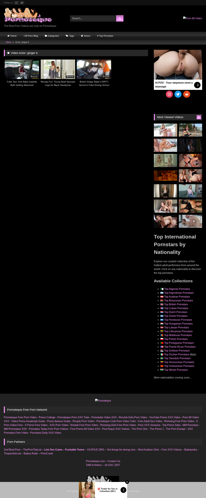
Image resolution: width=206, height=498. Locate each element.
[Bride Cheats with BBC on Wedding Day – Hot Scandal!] (165, 160)
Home (13, 36)
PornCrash (47, 453)
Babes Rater (31, 453)
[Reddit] (186, 94)
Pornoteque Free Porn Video (20, 417)
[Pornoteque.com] (28, 16)
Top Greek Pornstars (175, 316)
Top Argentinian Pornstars (179, 292)
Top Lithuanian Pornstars (178, 331)
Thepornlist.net (12, 453)
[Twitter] (178, 94)
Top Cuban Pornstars (176, 308)
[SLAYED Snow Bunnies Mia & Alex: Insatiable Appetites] (165, 130)
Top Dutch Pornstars (175, 312)
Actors (87, 36)
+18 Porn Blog (30, 36)
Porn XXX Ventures (149, 425)
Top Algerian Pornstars (177, 289)
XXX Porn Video (59, 425)
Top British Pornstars (176, 304)
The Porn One (139, 429)
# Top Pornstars (105, 36)
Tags (71, 36)
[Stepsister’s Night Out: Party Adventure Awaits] (190, 160)
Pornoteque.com (95, 461)
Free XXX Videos (172, 449)
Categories (53, 36)
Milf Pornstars (190, 425)
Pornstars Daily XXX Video (45, 432)
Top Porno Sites (171, 425)
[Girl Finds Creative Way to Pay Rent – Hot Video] (190, 190)
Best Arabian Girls (148, 449)
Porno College (47, 417)
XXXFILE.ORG (95, 449)
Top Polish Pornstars (176, 339)
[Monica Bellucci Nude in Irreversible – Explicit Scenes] (165, 175)
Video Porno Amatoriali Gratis (28, 421)
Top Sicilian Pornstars (176, 354)
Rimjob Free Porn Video (84, 425)
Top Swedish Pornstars (177, 358)
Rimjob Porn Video (83, 421)
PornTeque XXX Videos (115, 429)
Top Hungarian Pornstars (178, 323)
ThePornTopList (32, 449)
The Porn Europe (176, 429)
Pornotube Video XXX (104, 417)
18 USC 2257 (112, 465)
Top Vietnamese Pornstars (179, 366)
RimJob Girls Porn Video (133, 417)
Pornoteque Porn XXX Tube (73, 417)
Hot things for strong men (121, 449)
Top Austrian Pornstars (177, 296)
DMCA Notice (94, 465)
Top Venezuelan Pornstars (179, 362)
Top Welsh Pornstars (176, 369)
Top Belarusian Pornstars (178, 300)
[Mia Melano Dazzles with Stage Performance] (165, 221)
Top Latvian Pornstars (176, 327)
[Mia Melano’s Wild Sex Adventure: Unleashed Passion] (165, 145)
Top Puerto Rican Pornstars (180, 346)
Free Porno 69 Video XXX (85, 429)
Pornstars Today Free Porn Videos (48, 429)
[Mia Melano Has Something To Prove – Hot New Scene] (190, 221)
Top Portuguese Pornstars (179, 343)
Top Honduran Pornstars (178, 319)
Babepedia (190, 449)
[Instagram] (169, 94)
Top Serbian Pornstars (177, 350)
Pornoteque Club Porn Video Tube (116, 421)
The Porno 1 (157, 429)
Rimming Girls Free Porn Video (118, 425)
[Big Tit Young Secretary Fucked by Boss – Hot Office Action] (165, 190)
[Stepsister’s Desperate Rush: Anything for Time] (165, 206)
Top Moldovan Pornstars (178, 335)
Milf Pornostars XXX (15, 429)
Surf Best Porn (12, 449)
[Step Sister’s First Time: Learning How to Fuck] (190, 175)
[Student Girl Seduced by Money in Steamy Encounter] (190, 206)
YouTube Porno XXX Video (164, 417)
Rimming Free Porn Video (179, 421)
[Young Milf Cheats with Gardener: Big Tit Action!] (190, 130)
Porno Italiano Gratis (58, 421)
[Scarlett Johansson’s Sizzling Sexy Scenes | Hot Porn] (190, 145)
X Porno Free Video (36, 425)
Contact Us (114, 461)
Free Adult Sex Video (150, 421)
